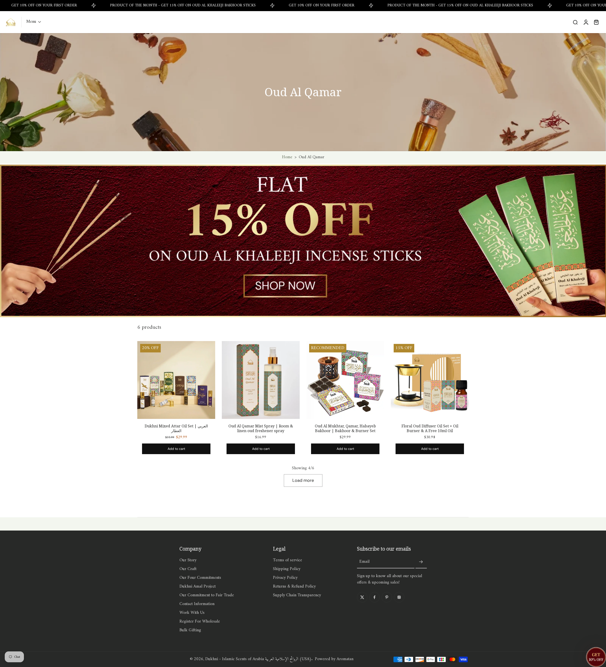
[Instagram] (399, 597)
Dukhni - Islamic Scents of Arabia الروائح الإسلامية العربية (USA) (258, 659)
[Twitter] (362, 597)
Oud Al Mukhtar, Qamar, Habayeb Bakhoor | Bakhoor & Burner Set (345, 428)
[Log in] (585, 22)
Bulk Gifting (190, 630)
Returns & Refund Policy (294, 587)
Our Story (187, 560)
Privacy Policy (285, 578)
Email (364, 562)
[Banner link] (303, 241)
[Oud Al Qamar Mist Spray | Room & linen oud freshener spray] (261, 380)
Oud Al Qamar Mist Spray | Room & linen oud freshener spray (260, 428)
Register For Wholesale (199, 622)
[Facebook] (374, 597)
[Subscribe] (421, 562)
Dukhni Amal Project (197, 587)
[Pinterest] (387, 597)
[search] (575, 22)
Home (287, 157)
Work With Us (192, 613)
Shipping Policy (286, 569)
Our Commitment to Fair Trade (206, 595)
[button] (596, 657)
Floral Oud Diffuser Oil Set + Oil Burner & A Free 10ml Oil (429, 428)
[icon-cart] (596, 22)
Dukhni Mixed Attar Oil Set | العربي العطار (176, 428)
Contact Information (196, 604)
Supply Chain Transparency (297, 595)
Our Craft (187, 569)
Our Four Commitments (200, 578)
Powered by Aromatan (334, 659)
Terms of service (287, 560)
